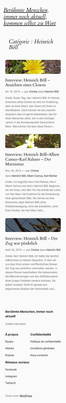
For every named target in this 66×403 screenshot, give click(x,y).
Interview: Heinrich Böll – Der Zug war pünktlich (31, 241)
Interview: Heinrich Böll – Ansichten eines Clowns (27, 82)
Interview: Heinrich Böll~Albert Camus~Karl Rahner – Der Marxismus (32, 159)
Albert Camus (35, 175)
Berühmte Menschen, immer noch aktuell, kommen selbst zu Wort (30, 16)
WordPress (26, 395)
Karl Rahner (50, 175)
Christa (33, 91)
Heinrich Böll (52, 91)
